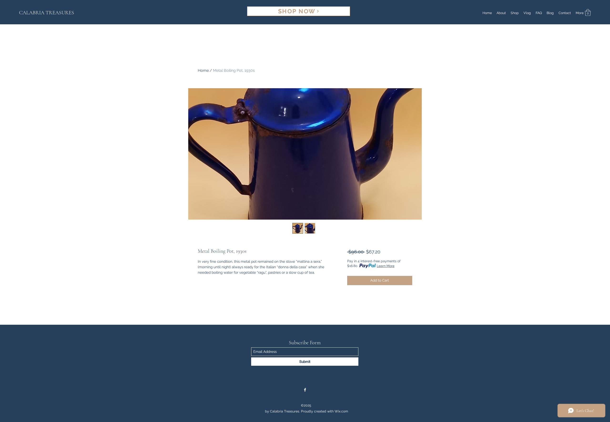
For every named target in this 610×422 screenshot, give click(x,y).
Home (203, 70)
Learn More (385, 266)
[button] (588, 12)
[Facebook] (305, 389)
